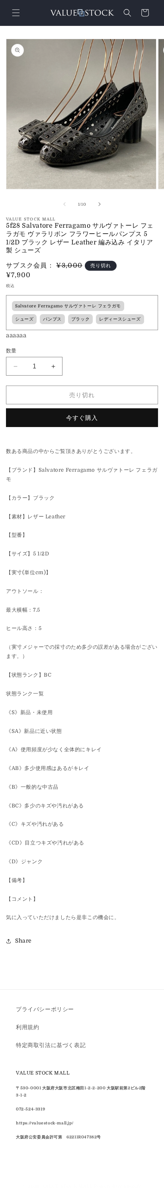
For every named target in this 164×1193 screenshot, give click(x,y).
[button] (16, 13)
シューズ (24, 319)
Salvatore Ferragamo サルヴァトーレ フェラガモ (68, 306)
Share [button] (23, 940)
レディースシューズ (120, 319)
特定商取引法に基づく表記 (51, 1045)
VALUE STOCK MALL (68, 1186)
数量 (11, 351)
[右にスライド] (99, 204)
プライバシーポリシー (45, 1009)
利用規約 (27, 1027)
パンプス (52, 319)
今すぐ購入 (82, 417)
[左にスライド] (64, 204)
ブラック (80, 319)
